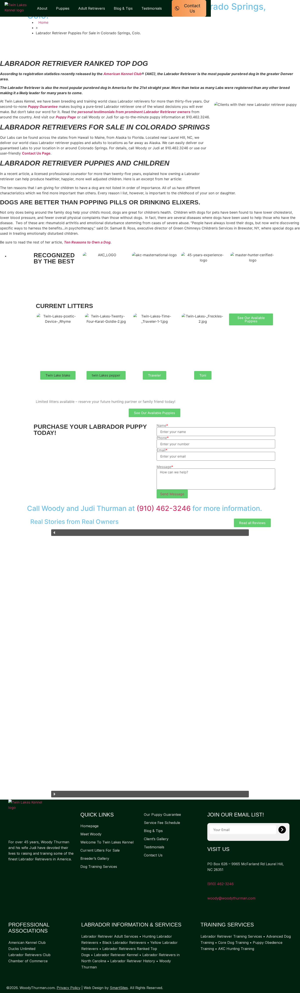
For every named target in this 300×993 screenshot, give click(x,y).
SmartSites (119, 988)
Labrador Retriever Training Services (231, 936)
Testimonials (151, 8)
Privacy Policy (68, 988)
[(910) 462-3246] (209, 878)
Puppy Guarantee (43, 106)
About (42, 8)
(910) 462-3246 (164, 508)
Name (162, 425)
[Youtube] (28, 869)
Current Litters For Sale (100, 850)
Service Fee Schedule (162, 822)
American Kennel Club (122, 74)
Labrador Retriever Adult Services (109, 936)
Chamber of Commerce (28, 961)
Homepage (89, 826)
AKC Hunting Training (236, 948)
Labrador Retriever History (132, 961)
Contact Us (153, 855)
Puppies (62, 8)
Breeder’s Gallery (94, 858)
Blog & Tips (123, 8)
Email (162, 450)
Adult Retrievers (91, 8)
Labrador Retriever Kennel (116, 955)
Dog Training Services (98, 866)
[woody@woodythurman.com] (209, 892)
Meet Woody (90, 834)
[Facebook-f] (10, 869)
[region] (150, 663)
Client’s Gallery (156, 839)
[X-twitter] (19, 869)
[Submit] (282, 829)
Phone (163, 438)
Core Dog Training (233, 942)
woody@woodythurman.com (231, 898)
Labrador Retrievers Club (29, 955)
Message (165, 467)
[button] (58, 375)
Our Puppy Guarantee (162, 814)
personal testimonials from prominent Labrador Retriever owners (134, 112)
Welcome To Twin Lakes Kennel (107, 842)
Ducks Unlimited (21, 948)
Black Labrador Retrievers (124, 942)
